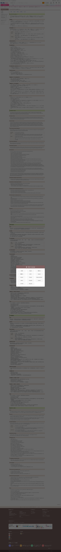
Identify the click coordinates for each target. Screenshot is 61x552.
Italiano (22, 280)
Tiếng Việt (30, 283)
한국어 (31, 274)
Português (30, 280)
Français (30, 277)
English (30, 270)
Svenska (39, 280)
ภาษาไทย (21, 283)
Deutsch (21, 277)
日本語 (22, 270)
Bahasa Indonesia (39, 277)
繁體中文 (21, 274)
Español (39, 274)
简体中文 (39, 270)
